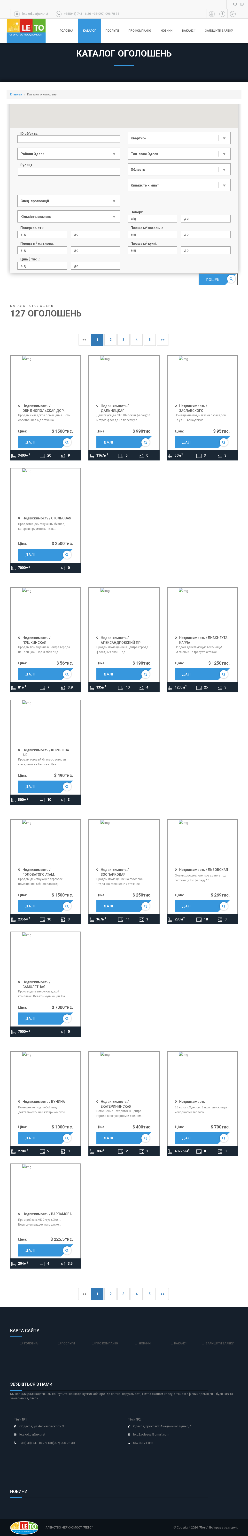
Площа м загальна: (147, 227)
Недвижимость (192, 1102)
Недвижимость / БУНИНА (44, 1102)
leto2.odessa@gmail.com (151, 1434)
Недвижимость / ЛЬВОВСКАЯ (203, 870)
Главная (16, 94)
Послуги (112, 30)
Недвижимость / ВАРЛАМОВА (47, 1214)
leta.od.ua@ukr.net (32, 1434)
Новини (166, 30)
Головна (66, 30)
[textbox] (22, 172)
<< (84, 340)
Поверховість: (32, 228)
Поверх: (137, 212)
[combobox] (69, 172)
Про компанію (140, 30)
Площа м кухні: (144, 243)
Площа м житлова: (37, 243)
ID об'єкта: (29, 134)
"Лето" (204, 1527)
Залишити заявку (219, 30)
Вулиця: (26, 165)
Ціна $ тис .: (30, 259)
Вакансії (188, 30)
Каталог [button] (89, 30)
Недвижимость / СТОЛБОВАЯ (47, 518)
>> (163, 340)
